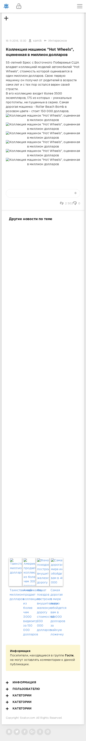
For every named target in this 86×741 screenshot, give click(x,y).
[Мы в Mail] (47, 732)
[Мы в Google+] (32, 732)
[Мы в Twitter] (17, 732)
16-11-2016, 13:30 (16, 41)
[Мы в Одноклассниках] (40, 732)
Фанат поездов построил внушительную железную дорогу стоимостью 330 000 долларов (43, 610)
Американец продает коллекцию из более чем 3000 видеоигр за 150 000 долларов (29, 612)
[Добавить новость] (43, 6)
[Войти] (19, 6)
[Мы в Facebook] (24, 732)
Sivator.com (27, 718)
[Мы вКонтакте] (9, 732)
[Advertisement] (43, 388)
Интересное (57, 41)
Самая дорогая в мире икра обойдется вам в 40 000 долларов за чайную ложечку (57, 612)
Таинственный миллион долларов (16, 594)
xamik (37, 41)
